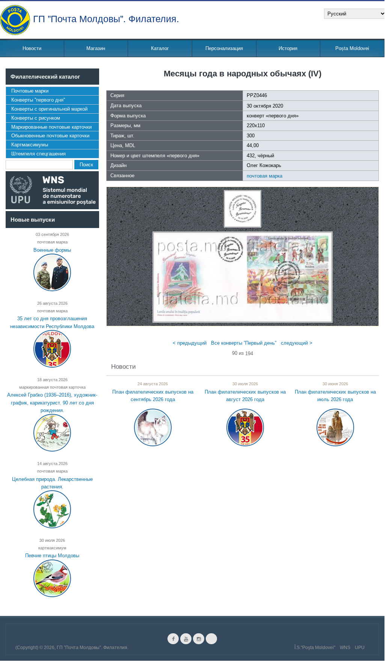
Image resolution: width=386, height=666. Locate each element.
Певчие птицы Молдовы (52, 555)
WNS (345, 647)
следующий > (296, 343)
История (288, 48)
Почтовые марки (29, 91)
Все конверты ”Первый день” (243, 343)
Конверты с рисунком (35, 118)
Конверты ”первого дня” (38, 100)
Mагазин (95, 48)
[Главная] (15, 20)
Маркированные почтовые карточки (51, 127)
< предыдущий (190, 343)
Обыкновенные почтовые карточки (50, 135)
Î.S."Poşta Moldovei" (314, 647)
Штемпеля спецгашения (38, 154)
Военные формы (52, 249)
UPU (360, 647)
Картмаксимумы (29, 144)
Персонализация (224, 48)
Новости (32, 48)
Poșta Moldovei (352, 48)
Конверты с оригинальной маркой (49, 109)
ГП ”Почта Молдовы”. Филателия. (106, 18)
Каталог (160, 48)
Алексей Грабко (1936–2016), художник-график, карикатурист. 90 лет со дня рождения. (52, 402)
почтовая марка (264, 176)
